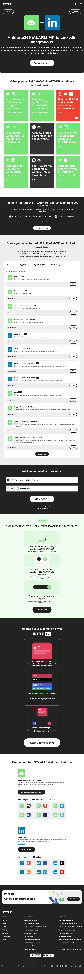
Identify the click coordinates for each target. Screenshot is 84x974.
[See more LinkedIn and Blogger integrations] (25, 872)
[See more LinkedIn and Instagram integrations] (25, 863)
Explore (5, 917)
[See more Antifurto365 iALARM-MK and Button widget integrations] (42, 806)
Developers (6, 966)
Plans (3, 942)
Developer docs (6, 946)
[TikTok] (75, 966)
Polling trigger (20, 409)
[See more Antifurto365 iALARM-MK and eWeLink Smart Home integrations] (58, 815)
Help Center (5, 933)
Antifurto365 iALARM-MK (31, 37)
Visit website (21, 844)
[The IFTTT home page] (6, 4)
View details (12, 284)
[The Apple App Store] (35, 955)
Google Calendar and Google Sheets (35, 926)
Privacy (39, 966)
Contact (33, 966)
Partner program (23, 966)
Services (4, 920)
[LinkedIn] (56, 966)
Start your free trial (42, 742)
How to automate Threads (66, 942)
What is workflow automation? (67, 930)
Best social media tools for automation (70, 949)
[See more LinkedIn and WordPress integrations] (42, 872)
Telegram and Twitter (30, 946)
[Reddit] (80, 966)
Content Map (6, 936)
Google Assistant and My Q (32, 930)
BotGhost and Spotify (30, 933)
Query (17, 395)
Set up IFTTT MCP (42, 228)
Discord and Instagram (31, 920)
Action (17, 279)
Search (4, 939)
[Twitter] (70, 966)
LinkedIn (68, 37)
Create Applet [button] (42, 499)
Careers (13, 966)
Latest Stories (63, 917)
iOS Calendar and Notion (31, 923)
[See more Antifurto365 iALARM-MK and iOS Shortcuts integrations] (42, 815)
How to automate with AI (65, 920)
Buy (19, 786)
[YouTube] (66, 966)
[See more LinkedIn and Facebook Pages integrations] (42, 863)
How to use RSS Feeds (65, 933)
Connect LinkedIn (26, 849)
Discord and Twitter (30, 949)
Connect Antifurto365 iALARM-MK (31, 792)
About (46, 966)
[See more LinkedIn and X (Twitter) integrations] (58, 863)
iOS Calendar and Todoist (32, 942)
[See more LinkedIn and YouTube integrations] (58, 872)
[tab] (10, 264)
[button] (81, 4)
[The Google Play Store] (48, 955)
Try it (73, 284)
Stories (4, 923)
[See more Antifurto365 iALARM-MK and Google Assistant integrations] (25, 806)
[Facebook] (52, 966)
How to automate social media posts (69, 946)
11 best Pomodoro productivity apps (69, 939)
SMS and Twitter (29, 936)
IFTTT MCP (5, 930)
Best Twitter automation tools (67, 923)
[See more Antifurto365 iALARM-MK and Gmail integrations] (25, 815)
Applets (4, 926)
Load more (42, 454)
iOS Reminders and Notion (32, 939)
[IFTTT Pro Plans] (25, 334)
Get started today (42, 63)
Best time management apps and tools (70, 926)
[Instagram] (61, 966)
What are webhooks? (65, 936)
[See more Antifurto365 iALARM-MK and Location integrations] (58, 806)
